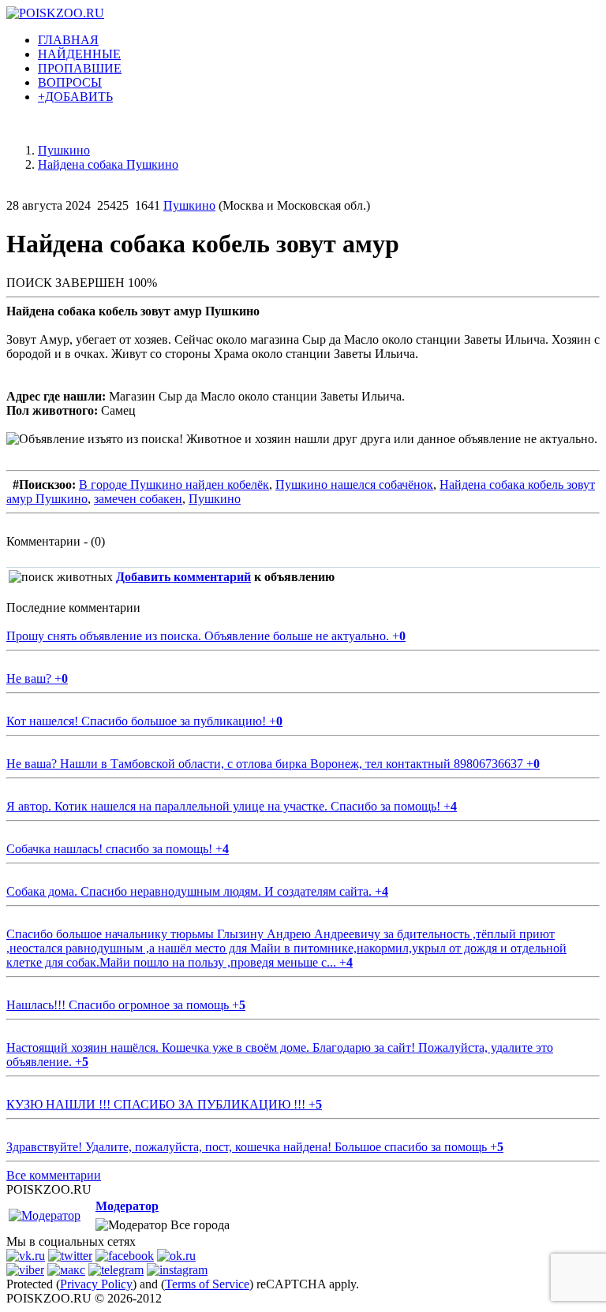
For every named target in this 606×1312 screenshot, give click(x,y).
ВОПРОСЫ (70, 82)
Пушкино (189, 205)
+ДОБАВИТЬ (75, 96)
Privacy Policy (96, 1284)
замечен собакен (138, 498)
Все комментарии (53, 1175)
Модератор (127, 1206)
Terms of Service (207, 1284)
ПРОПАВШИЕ (80, 68)
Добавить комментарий (183, 576)
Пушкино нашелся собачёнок (354, 484)
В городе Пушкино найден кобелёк (174, 484)
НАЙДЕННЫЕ (79, 54)
